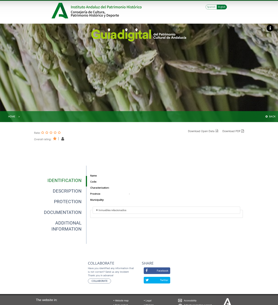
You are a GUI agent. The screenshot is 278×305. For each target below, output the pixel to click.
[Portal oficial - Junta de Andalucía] (60, 10)
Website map (122, 300)
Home (11, 116)
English (221, 7)
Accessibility (190, 300)
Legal (148, 300)
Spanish (211, 7)
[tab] (64, 180)
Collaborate (99, 281)
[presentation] (60, 180)
